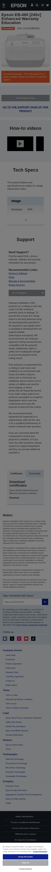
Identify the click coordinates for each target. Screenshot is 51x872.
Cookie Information (40, 851)
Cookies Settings (25, 869)
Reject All (25, 863)
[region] (25, 857)
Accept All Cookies (25, 857)
